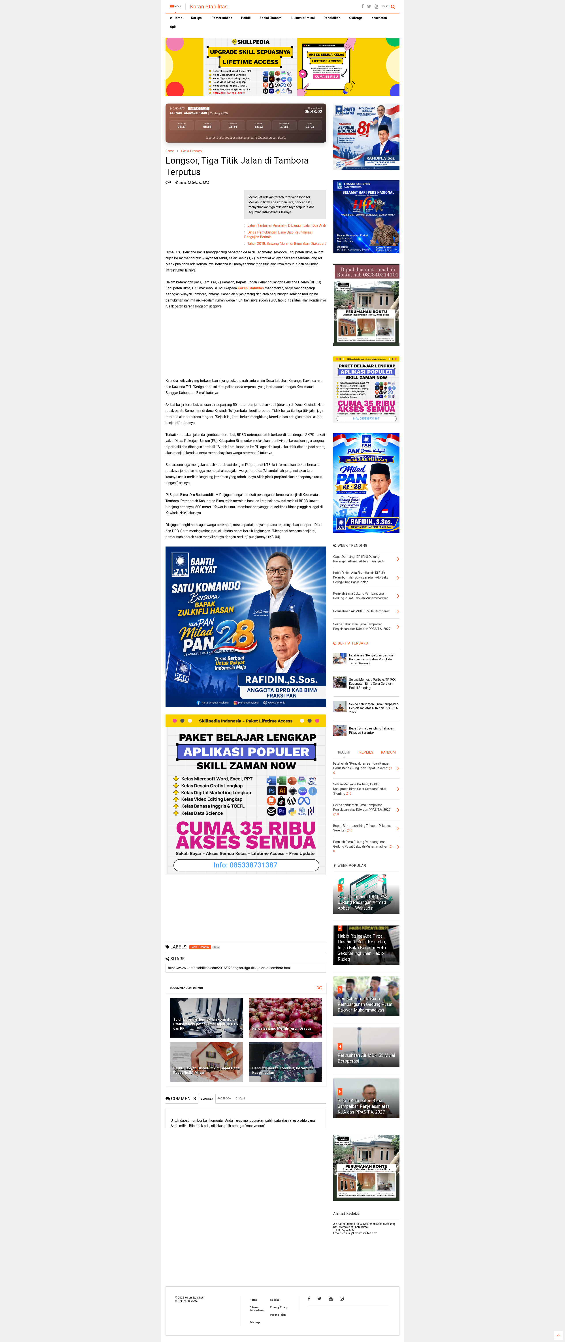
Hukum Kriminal (303, 18)
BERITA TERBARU (352, 643)
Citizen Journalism (256, 1309)
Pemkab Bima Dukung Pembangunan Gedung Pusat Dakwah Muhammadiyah (365, 1004)
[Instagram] (342, 1298)
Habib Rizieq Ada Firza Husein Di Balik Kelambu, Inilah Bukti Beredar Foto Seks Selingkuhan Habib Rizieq (362, 947)
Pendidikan (332, 18)
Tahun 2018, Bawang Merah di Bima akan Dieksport (286, 243)
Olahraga (356, 18)
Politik (246, 18)
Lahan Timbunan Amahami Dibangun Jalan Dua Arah (286, 225)
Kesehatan (379, 18)
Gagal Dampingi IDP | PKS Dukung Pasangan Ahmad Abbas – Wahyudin (363, 902)
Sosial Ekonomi (271, 18)
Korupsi (197, 18)
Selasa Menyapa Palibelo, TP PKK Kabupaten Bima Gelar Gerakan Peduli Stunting (372, 683)
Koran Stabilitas (209, 7)
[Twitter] (369, 6)
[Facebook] (362, 6)
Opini (173, 26)
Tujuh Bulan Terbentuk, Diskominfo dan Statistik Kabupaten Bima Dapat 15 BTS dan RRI (205, 1024)
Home (177, 18)
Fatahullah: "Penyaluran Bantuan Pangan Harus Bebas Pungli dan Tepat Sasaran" (372, 659)
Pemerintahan (221, 18)
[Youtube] (376, 6)
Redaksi (275, 1299)
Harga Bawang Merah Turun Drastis (282, 1028)
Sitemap (254, 1322)
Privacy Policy (279, 1307)
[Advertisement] (199, 217)
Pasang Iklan (278, 1314)
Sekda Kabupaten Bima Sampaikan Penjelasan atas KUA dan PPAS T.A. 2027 (374, 708)
